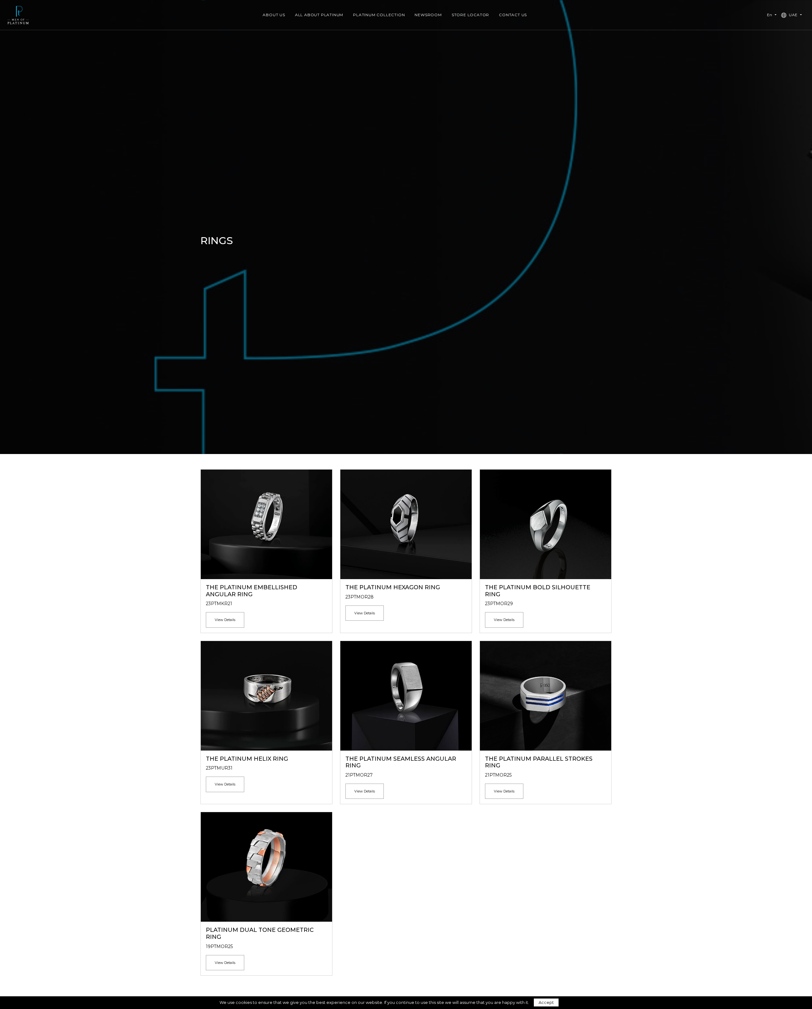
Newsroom (428, 14)
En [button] (770, 14)
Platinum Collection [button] (379, 14)
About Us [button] (274, 14)
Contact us (513, 14)
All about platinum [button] (319, 14)
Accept (546, 1002)
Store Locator (470, 14)
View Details (225, 620)
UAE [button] (793, 14)
